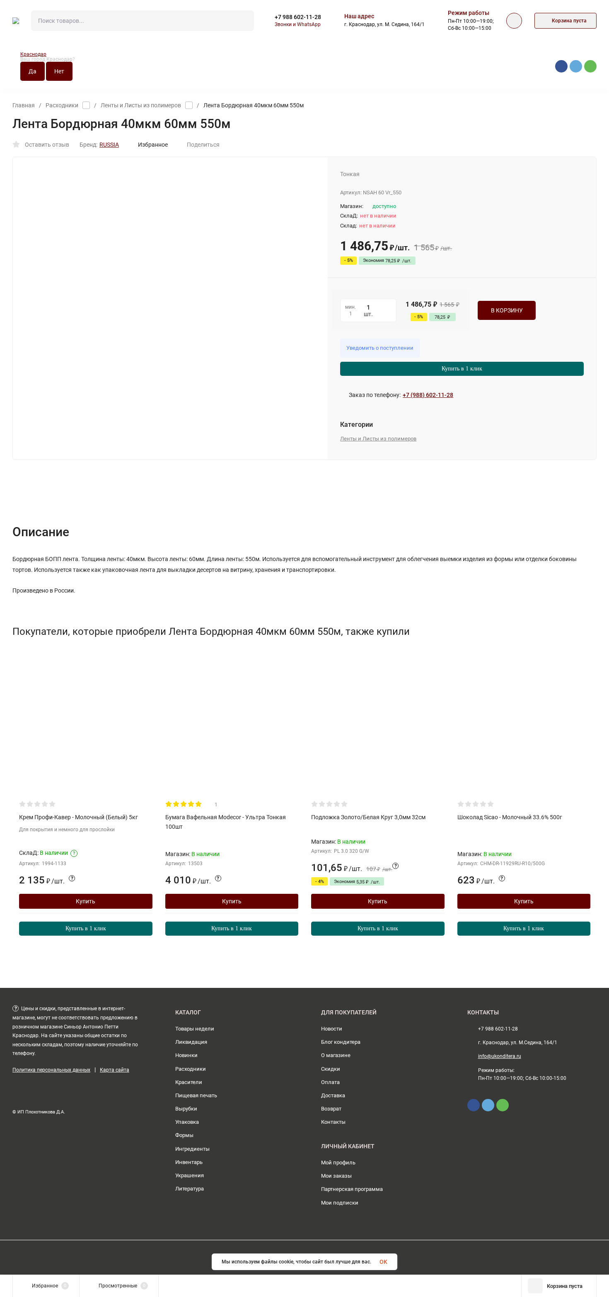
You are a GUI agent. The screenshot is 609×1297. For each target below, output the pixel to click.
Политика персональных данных (51, 1070)
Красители (188, 1082)
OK (383, 1261)
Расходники (62, 105)
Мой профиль (338, 1162)
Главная (23, 105)
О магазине (335, 1055)
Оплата (330, 1082)
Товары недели (194, 1029)
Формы (184, 1135)
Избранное (153, 144)
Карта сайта (114, 1070)
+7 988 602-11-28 (298, 17)
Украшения (189, 1175)
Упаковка (187, 1122)
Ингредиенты (192, 1149)
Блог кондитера (340, 1042)
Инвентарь (189, 1162)
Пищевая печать (196, 1095)
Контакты (333, 1122)
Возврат (331, 1109)
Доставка (333, 1095)
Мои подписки (339, 1203)
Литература (189, 1189)
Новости (331, 1029)
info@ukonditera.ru (499, 1056)
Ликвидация (191, 1042)
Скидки (330, 1069)
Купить (85, 901)
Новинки (186, 1055)
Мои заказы (336, 1176)
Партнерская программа (352, 1189)
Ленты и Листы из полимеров (141, 105)
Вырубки (186, 1109)
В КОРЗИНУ (507, 310)
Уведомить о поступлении (379, 348)
